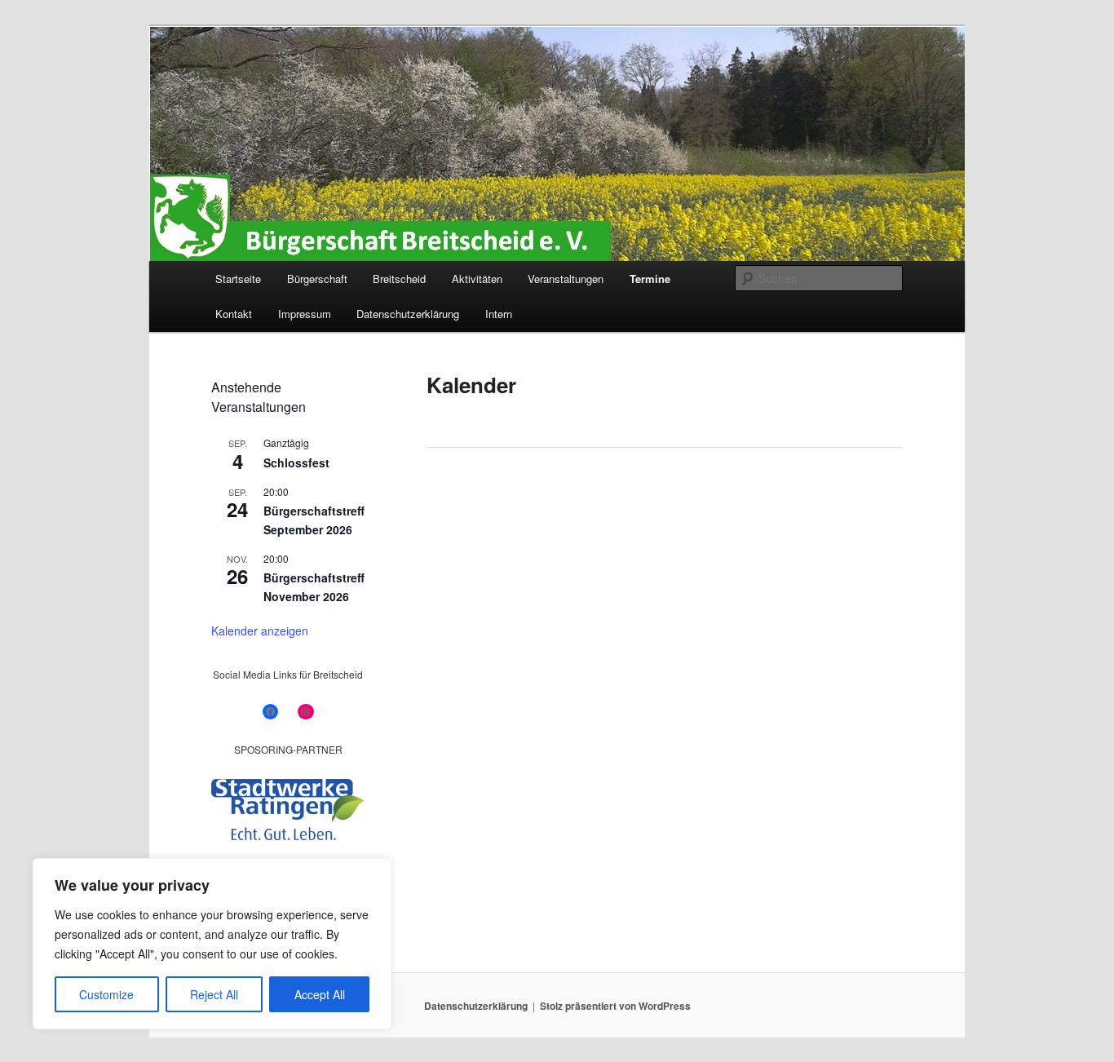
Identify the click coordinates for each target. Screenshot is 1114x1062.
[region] (212, 943)
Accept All (319, 994)
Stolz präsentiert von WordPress (615, 1005)
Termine (650, 278)
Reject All (214, 994)
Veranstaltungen (565, 278)
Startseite (238, 278)
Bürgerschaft (317, 278)
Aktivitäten (477, 278)
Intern (498, 313)
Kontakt (233, 313)
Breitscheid (399, 278)
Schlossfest (296, 462)
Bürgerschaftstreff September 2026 (314, 520)
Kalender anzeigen (259, 630)
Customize (106, 994)
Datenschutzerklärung (407, 313)
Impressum (304, 313)
